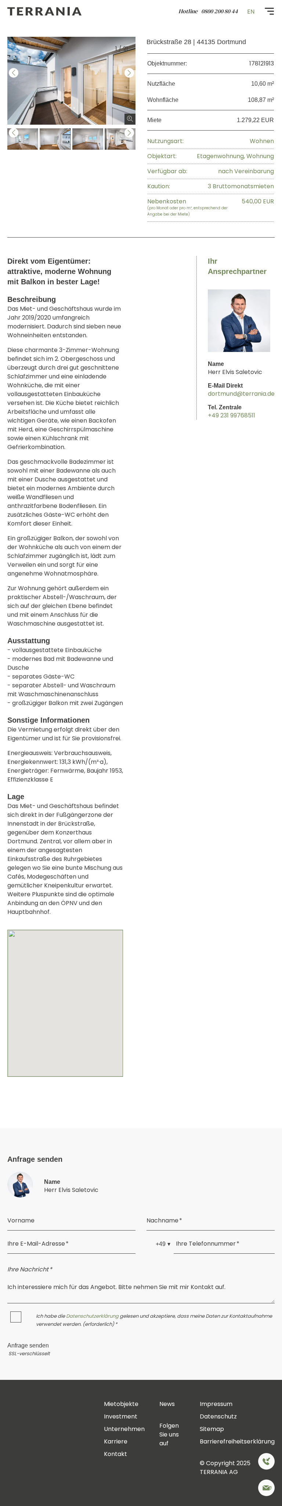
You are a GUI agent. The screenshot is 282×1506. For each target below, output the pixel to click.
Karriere (115, 1441)
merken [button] (35, 49)
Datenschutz (218, 1416)
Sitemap (212, 1429)
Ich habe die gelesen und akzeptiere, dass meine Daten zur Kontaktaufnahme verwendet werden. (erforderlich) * (154, 1320)
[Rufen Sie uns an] (266, 1462)
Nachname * (164, 1221)
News (167, 1404)
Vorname (21, 1221)
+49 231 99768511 (231, 415)
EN (250, 11)
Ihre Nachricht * (29, 1269)
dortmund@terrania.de (241, 393)
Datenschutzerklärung (92, 1316)
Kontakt (115, 1454)
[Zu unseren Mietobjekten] (266, 1489)
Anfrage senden (28, 1346)
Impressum (216, 1404)
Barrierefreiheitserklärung (237, 1441)
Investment (120, 1416)
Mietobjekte (121, 1404)
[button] (13, 73)
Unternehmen (124, 1429)
